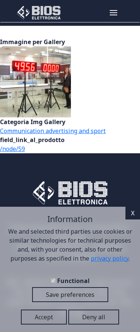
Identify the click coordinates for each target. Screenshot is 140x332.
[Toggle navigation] (122, 13)
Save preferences (70, 294)
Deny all (93, 317)
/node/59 (12, 149)
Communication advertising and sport (53, 131)
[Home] (36, 12)
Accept (44, 317)
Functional (73, 281)
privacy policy (109, 258)
